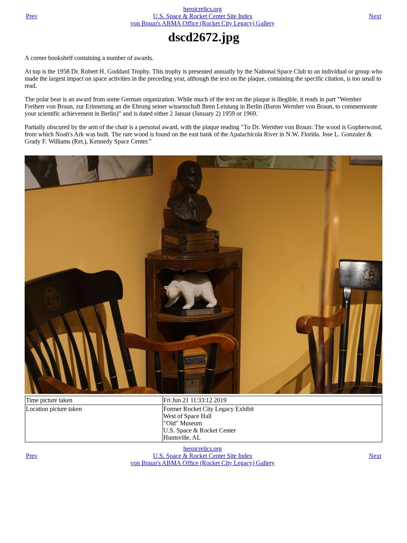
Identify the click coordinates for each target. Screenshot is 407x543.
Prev (31, 16)
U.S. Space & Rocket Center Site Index (202, 16)
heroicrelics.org (202, 9)
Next (375, 16)
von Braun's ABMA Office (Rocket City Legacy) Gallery (202, 23)
